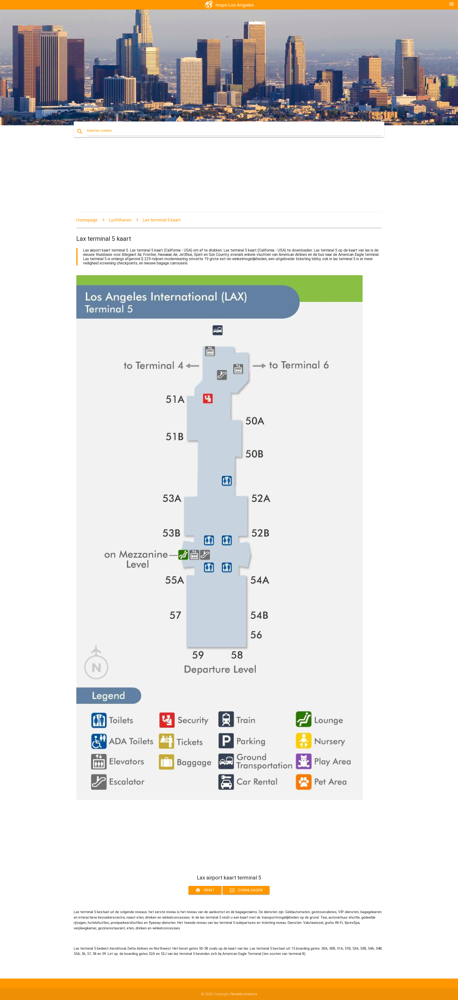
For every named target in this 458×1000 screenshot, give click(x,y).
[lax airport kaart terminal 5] (219, 799)
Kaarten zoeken (99, 130)
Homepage (87, 219)
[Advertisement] (219, 179)
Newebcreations (243, 994)
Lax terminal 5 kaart (162, 219)
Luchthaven (120, 219)
